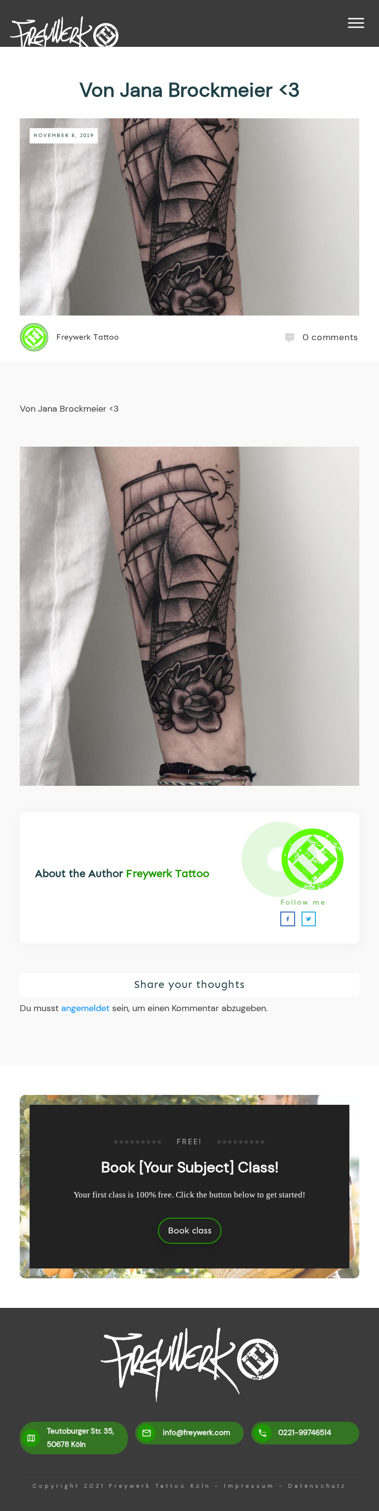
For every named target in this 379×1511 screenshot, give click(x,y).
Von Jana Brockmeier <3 (189, 90)
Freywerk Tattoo (167, 873)
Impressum (249, 1485)
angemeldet (85, 1008)
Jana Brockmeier (72, 409)
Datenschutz (317, 1485)
